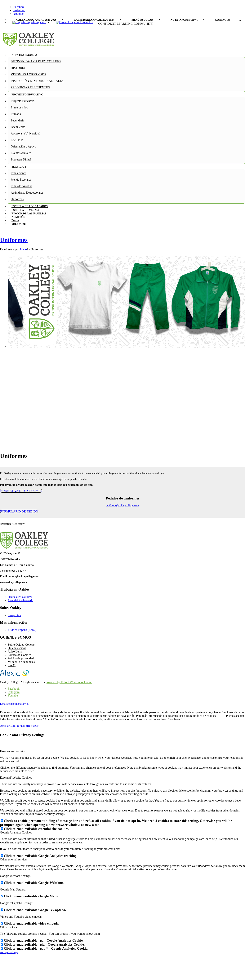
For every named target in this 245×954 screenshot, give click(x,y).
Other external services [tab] (14, 859)
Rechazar (32, 725)
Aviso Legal (15, 651)
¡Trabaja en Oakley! (20, 596)
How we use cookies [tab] (12, 751)
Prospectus (14, 615)
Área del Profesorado (20, 600)
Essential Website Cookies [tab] (16, 777)
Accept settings (9, 952)
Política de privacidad (21, 658)
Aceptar (5, 725)
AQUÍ (220, 715)
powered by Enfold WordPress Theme (69, 682)
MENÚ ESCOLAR (142, 19)
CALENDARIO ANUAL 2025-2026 (36, 19)
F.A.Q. (12, 665)
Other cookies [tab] (8, 927)
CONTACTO (222, 19)
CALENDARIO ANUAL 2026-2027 (94, 19)
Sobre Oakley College (21, 644)
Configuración (18, 725)
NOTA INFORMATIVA (184, 19)
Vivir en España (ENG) (22, 629)
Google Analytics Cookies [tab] (16, 832)
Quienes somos (17, 648)
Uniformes (14, 239)
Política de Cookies (19, 655)
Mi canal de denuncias (21, 661)
